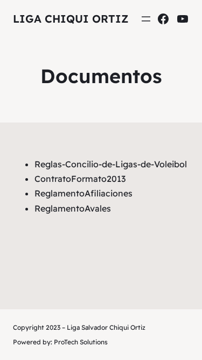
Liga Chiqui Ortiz (71, 18)
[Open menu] (146, 18)
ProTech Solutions (81, 342)
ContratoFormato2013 (80, 178)
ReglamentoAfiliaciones (83, 193)
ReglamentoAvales (72, 208)
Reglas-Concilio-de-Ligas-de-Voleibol (110, 164)
